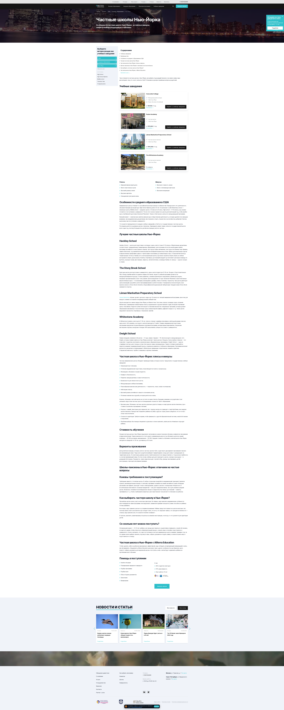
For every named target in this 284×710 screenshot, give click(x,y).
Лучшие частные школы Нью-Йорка (130, 60)
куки (129, 707)
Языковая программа (144, 6)
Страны (143, 2)
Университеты (123, 683)
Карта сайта (157, 701)
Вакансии (99, 686)
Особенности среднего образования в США (132, 58)
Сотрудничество (101, 683)
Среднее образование (129, 6)
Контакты (166, 2)
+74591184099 (183, 2)
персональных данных (136, 707)
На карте (184, 673)
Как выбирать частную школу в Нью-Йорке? (132, 68)
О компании (115, 2)
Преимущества (124, 56)
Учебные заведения (159, 6)
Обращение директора (102, 673)
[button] (190, 628)
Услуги (98, 679)
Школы (121, 679)
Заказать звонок (181, 6)
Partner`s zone (100, 692)
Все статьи (183, 608)
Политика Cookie (166, 701)
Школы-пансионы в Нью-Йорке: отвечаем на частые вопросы (137, 65)
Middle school (100, 79)
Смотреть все (125, 72)
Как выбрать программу (126, 673)
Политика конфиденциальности (180, 701)
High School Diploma (102, 76)
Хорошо (156, 706)
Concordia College (152, 94)
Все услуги (134, 2)
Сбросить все (101, 68)
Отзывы (125, 2)
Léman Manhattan (124, 297)
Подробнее (275, 28)
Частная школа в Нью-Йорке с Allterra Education (133, 70)
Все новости (170, 608)
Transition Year (101, 81)
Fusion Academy (151, 114)
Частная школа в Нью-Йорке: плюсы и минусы (132, 63)
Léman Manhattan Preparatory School (158, 135)
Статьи (152, 2)
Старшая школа (101, 83)
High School (100, 74)
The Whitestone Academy (154, 155)
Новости (158, 2)
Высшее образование (114, 6)
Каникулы (122, 676)
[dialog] (142, 706)
